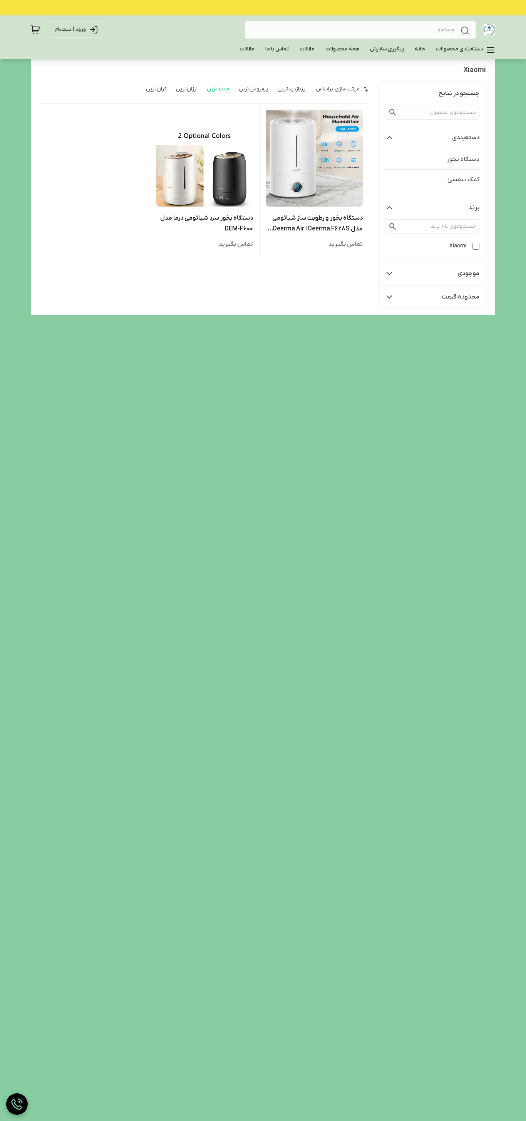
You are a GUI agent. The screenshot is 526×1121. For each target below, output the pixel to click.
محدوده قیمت (460, 297)
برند (474, 208)
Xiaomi (457, 246)
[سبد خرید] (35, 29)
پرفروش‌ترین (253, 89)
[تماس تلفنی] (17, 1104)
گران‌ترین (156, 89)
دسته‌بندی (465, 138)
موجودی (468, 273)
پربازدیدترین (291, 89)
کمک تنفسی (463, 179)
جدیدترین (218, 89)
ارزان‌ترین (187, 89)
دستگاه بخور (463, 159)
